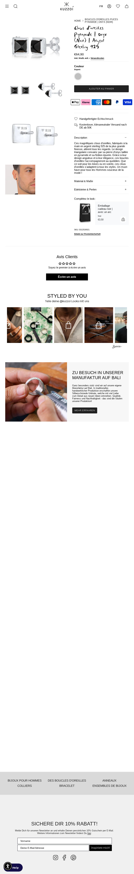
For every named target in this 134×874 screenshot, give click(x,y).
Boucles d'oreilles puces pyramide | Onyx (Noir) (101, 20)
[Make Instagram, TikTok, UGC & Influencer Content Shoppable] (117, 347)
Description (80, 137)
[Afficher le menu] (7, 6)
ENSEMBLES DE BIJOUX (109, 785)
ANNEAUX (109, 780)
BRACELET (67, 785)
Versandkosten (97, 58)
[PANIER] (127, 6)
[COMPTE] (109, 6)
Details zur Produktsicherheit (87, 234)
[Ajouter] (123, 219)
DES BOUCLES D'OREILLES (67, 780)
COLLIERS (24, 785)
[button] (15, 6)
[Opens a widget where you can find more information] (13, 868)
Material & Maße (83, 181)
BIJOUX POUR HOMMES (25, 780)
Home (77, 20)
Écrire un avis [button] (67, 276)
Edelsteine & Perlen (85, 189)
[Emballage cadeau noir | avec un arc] (84, 213)
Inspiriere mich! (100, 847)
